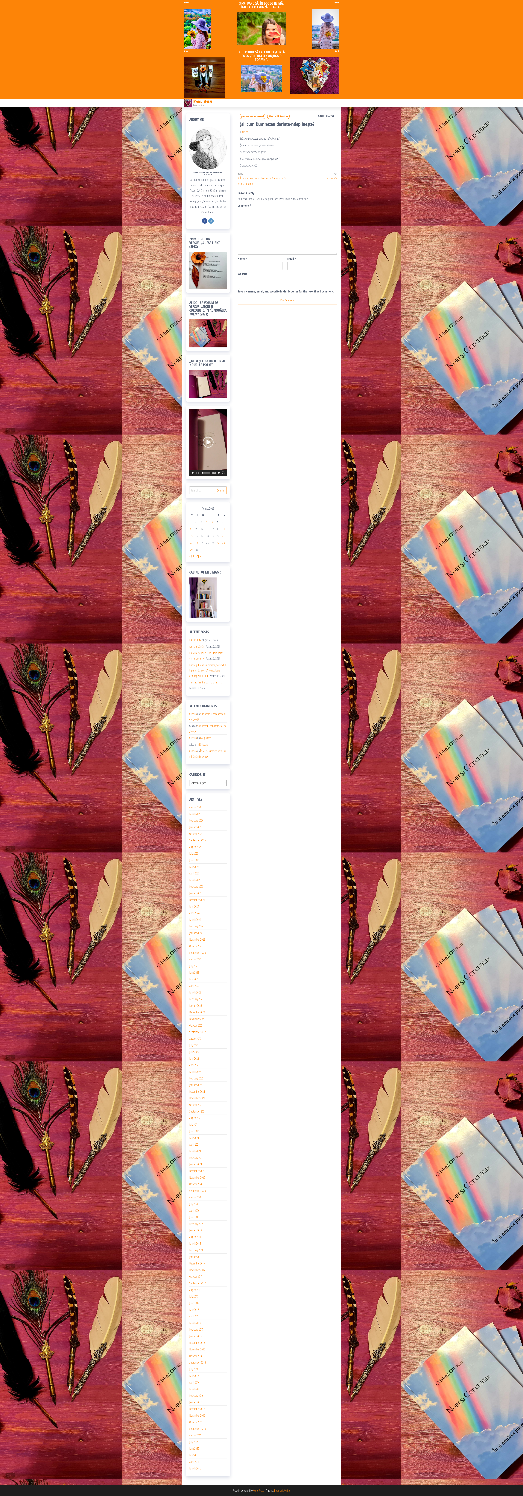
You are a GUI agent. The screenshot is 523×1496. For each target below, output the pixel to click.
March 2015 (195, 1468)
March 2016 (195, 1389)
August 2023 (195, 959)
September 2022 (197, 1032)
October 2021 (196, 1105)
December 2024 (197, 900)
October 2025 (196, 834)
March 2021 (195, 1151)
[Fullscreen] (223, 473)
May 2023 (194, 979)
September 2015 (197, 1428)
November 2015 (197, 1415)
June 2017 (194, 1303)
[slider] (206, 473)
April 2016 (194, 1382)
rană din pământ (197, 646)
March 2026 (195, 814)
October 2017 (196, 1276)
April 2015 (194, 1462)
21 (223, 536)
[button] (208, 442)
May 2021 (194, 1138)
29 (191, 550)
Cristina (245, 132)
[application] (208, 442)
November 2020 (197, 1177)
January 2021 (195, 1164)
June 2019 (194, 1217)
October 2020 (196, 1184)
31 (202, 550)
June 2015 (194, 1448)
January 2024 (195, 933)
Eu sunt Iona (195, 640)
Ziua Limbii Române (278, 116)
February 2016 (196, 1395)
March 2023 (195, 992)
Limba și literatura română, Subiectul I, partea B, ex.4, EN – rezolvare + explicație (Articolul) (207, 670)
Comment (244, 205)
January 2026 (195, 827)
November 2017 (197, 1270)
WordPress (258, 1490)
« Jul (191, 556)
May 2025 (194, 867)
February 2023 (196, 999)
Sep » (198, 556)
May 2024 (194, 906)
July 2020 (193, 1204)
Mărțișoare (205, 738)
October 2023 (196, 946)
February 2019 (196, 1224)
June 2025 (194, 860)
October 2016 (196, 1356)
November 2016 (197, 1349)
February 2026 (196, 820)
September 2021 (197, 1111)
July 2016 (193, 1369)
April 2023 (194, 986)
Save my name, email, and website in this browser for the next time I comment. (286, 291)
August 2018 (195, 1237)
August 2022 (195, 1038)
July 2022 (193, 1045)
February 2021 (196, 1157)
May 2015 (194, 1455)
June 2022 (194, 1052)
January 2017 (195, 1336)
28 (223, 543)
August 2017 (195, 1290)
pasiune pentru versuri (252, 116)
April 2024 (194, 913)
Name (242, 258)
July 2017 (193, 1296)
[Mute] (219, 473)
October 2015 (196, 1422)
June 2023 (194, 972)
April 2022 (194, 1065)
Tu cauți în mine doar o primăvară (205, 682)
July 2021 (193, 1124)
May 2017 (194, 1309)
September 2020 (197, 1191)
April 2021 (194, 1144)
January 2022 (195, 1085)
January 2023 (195, 1005)
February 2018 (196, 1250)
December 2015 (197, 1409)
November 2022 (197, 1019)
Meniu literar (202, 101)
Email (291, 258)
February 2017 (196, 1329)
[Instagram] (211, 221)
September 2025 (197, 840)
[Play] (192, 473)
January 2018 (195, 1257)
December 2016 (197, 1343)
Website (242, 274)
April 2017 (194, 1316)
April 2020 (194, 1210)
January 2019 (195, 1230)
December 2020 (197, 1171)
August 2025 (195, 847)
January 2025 (195, 893)
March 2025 (195, 880)
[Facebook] (204, 221)
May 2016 (194, 1376)
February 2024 (196, 926)
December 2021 (197, 1091)
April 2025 (194, 873)
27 (218, 543)
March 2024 (195, 919)
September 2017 (197, 1283)
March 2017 (195, 1323)
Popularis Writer (282, 1490)
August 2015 (195, 1435)
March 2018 (195, 1243)
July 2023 (193, 966)
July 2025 (193, 853)
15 (191, 536)
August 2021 (195, 1118)
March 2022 (195, 1072)
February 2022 (196, 1078)
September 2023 (197, 952)
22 (191, 543)
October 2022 (196, 1025)
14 (223, 529)
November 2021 (197, 1098)
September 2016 (197, 1362)
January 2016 (195, 1402)
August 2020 (195, 1197)
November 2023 (197, 939)
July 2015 (193, 1442)
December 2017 (197, 1263)
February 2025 (196, 886)
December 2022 (197, 1012)
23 (196, 543)
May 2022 (194, 1058)
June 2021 (194, 1131)
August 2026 (195, 807)
